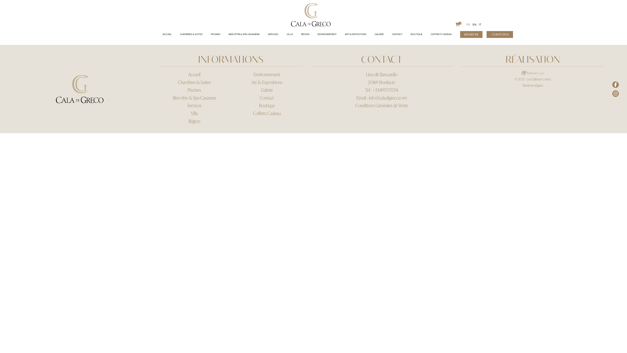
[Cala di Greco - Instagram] (615, 93)
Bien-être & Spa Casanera (244, 34)
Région (305, 34)
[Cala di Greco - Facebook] (615, 84)
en (474, 25)
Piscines (215, 34)
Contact (397, 34)
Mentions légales (532, 85)
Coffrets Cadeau (441, 34)
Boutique (416, 34)
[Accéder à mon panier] (457, 24)
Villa (290, 34)
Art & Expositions (355, 34)
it (480, 25)
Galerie (379, 34)
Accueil (167, 34)
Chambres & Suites (191, 34)
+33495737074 (385, 90)
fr (468, 25)
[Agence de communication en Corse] (532, 73)
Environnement (327, 34)
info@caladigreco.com (388, 98)
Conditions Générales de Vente (381, 105)
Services (273, 34)
